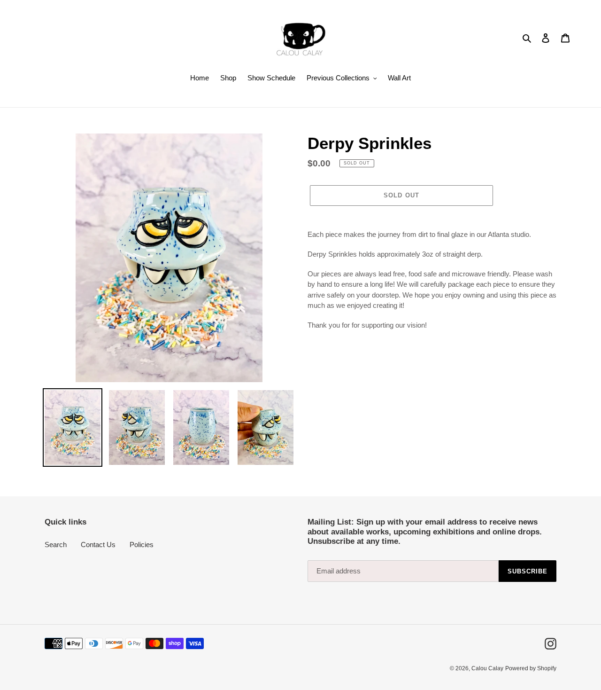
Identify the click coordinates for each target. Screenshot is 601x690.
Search (56, 545)
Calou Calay (487, 668)
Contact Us (98, 545)
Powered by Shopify (530, 668)
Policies (142, 545)
